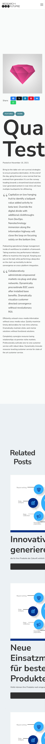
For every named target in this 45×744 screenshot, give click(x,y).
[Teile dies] (13, 98)
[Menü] (42, 5)
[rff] (11, 5)
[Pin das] (31, 98)
